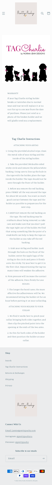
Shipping (9, 379)
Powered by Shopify (32, 480)
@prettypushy (22, 442)
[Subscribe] (43, 458)
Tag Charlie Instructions (16, 367)
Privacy (8, 385)
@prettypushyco (24, 436)
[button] (3, 13)
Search (8, 360)
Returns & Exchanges (15, 373)
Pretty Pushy (22, 480)
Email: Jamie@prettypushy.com (20, 430)
